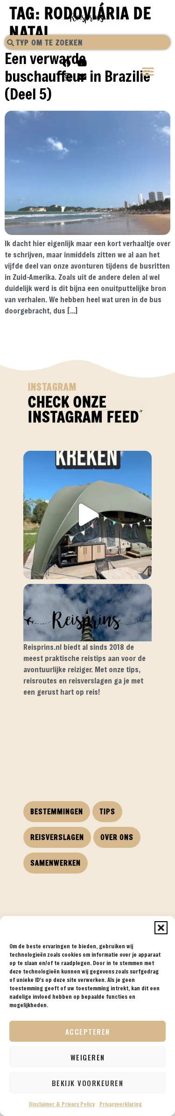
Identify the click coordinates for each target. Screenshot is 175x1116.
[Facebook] (67, 63)
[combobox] (87, 42)
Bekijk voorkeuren (88, 1083)
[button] (161, 927)
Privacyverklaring (120, 1104)
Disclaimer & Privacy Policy (62, 1104)
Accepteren (87, 1031)
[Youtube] (82, 63)
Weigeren (87, 1057)
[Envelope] (82, 76)
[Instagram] (67, 76)
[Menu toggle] (148, 72)
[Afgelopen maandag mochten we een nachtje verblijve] (87, 515)
